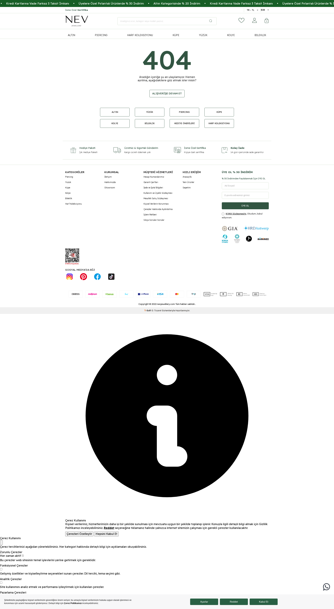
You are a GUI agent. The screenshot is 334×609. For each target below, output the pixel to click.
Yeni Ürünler (188, 182)
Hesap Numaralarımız (154, 176)
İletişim (108, 176)
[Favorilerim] (241, 20)
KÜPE (176, 35)
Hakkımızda (110, 182)
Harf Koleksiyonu (73, 203)
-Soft (148, 310)
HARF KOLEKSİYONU (140, 35)
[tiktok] (111, 276)
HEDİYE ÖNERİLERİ (184, 123)
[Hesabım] (254, 20)
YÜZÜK (203, 35)
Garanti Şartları (151, 182)
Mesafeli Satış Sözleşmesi (156, 198)
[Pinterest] (83, 276)
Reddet (109, 528)
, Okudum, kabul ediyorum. (242, 215)
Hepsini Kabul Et (106, 534)
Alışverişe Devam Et (167, 93)
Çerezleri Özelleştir (79, 534)
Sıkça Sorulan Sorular (154, 220)
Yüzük (68, 182)
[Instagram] (69, 276)
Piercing (69, 176)
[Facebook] (97, 276)
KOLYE (231, 35)
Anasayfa (187, 176)
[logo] (76, 21)
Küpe (67, 187)
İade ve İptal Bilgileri (153, 187)
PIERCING (101, 35)
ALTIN (71, 35)
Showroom (109, 187)
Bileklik (68, 198)
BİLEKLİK (260, 35)
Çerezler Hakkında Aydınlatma (158, 209)
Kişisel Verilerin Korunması (156, 203)
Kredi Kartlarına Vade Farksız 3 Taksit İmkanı (230, 3)
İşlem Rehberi (150, 214)
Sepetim (187, 187)
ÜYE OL (245, 205)
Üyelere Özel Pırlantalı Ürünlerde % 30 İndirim (100, 3)
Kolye (67, 193)
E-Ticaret (156, 310)
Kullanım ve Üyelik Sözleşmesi (158, 193)
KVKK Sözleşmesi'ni (236, 213)
